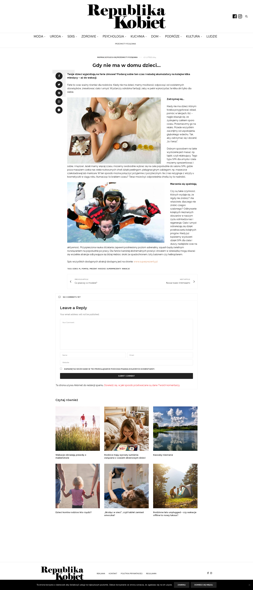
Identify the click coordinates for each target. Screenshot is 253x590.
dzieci (75, 269)
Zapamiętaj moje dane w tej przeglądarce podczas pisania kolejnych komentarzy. (109, 369)
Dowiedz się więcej (203, 585)
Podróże (172, 36)
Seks (71, 36)
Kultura (193, 36)
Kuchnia (138, 36)
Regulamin (151, 573)
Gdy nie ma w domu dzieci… (127, 65)
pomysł (85, 269)
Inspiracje (102, 57)
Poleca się (112, 57)
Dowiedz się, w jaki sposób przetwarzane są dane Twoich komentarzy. (142, 385)
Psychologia (113, 36)
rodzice (102, 269)
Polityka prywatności (131, 573)
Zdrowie (88, 36)
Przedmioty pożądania (125, 44)
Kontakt (113, 573)
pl (80, 269)
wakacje (126, 269)
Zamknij (182, 585)
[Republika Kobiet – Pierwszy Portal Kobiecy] (126, 16)
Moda (38, 36)
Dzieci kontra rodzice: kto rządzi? (73, 512)
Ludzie (211, 36)
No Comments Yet (72, 297)
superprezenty (114, 269)
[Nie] (249, 584)
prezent (93, 269)
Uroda (55, 36)
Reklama (101, 573)
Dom (154, 36)
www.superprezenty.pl (146, 261)
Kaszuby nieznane (163, 455)
